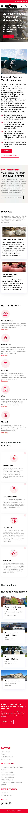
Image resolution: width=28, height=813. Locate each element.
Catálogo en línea (6, 759)
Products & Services (10, 155)
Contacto (5, 722)
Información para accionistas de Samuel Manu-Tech (12, 769)
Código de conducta (7, 780)
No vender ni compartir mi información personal (11, 784)
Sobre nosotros (5, 752)
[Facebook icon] (2, 803)
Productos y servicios (7, 757)
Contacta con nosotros (7, 795)
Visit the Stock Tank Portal (12, 197)
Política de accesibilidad (8, 775)
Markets (7, 150)
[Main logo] (11, 5)
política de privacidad (7, 772)
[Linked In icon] (6, 803)
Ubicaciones (19, 1)
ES (26, 1)
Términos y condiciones (7, 777)
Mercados (4, 754)
